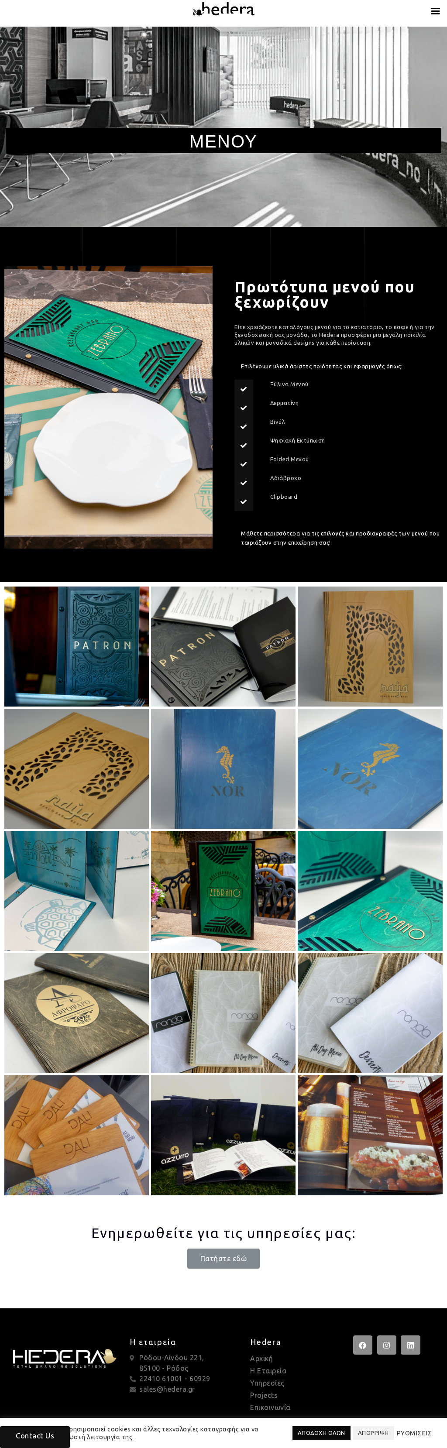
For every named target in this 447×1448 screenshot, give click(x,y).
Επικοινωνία (270, 1407)
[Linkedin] (410, 1345)
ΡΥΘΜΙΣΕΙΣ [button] (414, 1433)
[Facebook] (362, 1345)
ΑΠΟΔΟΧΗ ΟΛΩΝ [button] (321, 1433)
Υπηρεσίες (267, 1383)
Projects (264, 1395)
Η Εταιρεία (268, 1371)
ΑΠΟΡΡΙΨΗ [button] (373, 1433)
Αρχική (261, 1358)
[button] (223, 1259)
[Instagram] (386, 1345)
